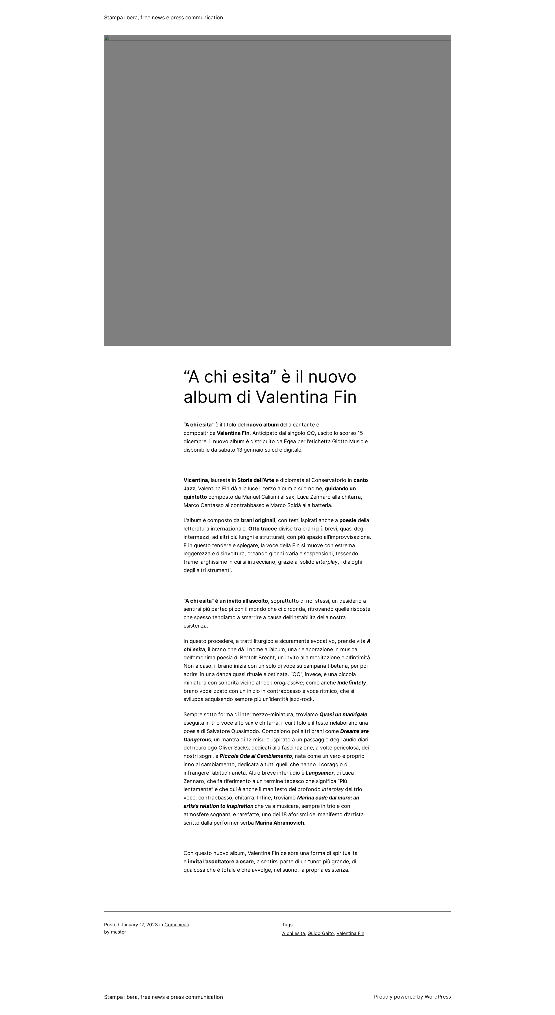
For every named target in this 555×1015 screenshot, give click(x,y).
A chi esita (293, 933)
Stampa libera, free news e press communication (163, 17)
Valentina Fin (350, 933)
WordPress (438, 997)
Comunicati (176, 924)
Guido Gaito (321, 933)
